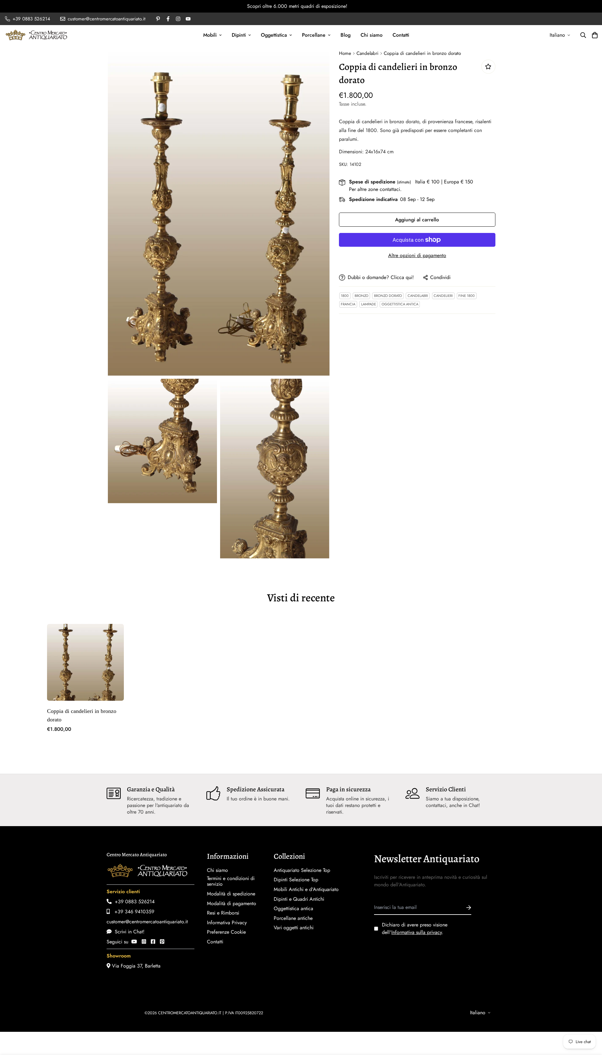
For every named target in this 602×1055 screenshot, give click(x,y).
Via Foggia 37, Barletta (135, 965)
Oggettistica (274, 35)
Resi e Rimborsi (223, 913)
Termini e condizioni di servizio (231, 881)
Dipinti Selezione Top (296, 880)
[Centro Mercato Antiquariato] (36, 35)
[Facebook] (153, 941)
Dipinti (239, 35)
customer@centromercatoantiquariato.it (147, 921)
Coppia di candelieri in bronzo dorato (81, 715)
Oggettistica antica (400, 304)
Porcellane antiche (293, 918)
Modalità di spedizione (231, 894)
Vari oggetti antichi (294, 928)
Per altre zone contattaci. (375, 189)
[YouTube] (134, 941)
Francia (348, 304)
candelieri (443, 295)
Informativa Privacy (227, 923)
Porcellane (313, 35)
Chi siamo (372, 35)
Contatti (401, 35)
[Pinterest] (162, 941)
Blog (346, 35)
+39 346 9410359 (132, 911)
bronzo (361, 295)
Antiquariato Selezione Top (302, 870)
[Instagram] (144, 941)
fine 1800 (466, 295)
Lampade (368, 304)
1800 (345, 295)
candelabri (418, 295)
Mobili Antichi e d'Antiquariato (306, 889)
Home (345, 53)
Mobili (210, 35)
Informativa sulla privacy (416, 932)
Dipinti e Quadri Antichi (299, 899)
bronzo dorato (388, 295)
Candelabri (367, 53)
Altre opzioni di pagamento (417, 255)
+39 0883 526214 (133, 901)
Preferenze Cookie (226, 932)
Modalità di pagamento (231, 903)
